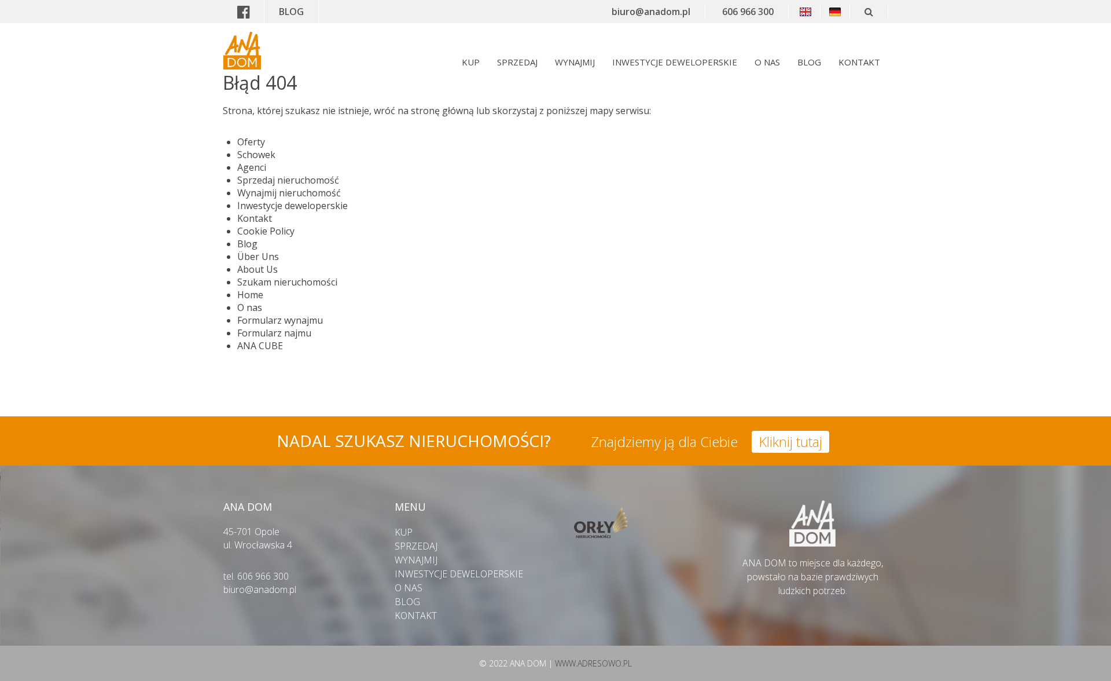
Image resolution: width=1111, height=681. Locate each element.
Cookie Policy (266, 231)
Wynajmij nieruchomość (289, 192)
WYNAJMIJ (575, 62)
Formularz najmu (274, 333)
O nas (249, 307)
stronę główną (442, 110)
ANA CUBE (260, 345)
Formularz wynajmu (280, 320)
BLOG (291, 11)
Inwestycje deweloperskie (292, 205)
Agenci (251, 167)
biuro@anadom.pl (651, 11)
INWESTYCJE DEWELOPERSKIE (674, 62)
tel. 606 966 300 (256, 576)
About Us (257, 269)
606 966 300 (748, 11)
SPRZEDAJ (517, 62)
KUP (471, 62)
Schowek (256, 154)
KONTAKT (859, 62)
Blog (247, 243)
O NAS (767, 62)
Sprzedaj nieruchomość (288, 180)
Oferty (251, 142)
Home (250, 294)
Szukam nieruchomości (287, 282)
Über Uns (258, 256)
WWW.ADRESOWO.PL (593, 663)
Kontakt (254, 218)
